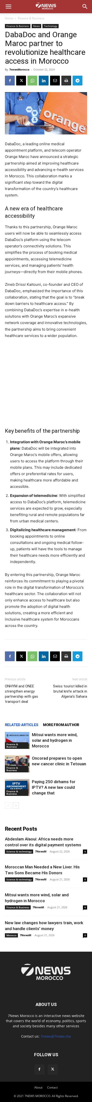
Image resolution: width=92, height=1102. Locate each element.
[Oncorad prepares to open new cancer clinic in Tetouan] (17, 763)
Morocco (11, 935)
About (38, 1087)
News (36, 26)
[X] (21, 80)
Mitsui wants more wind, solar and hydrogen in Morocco (55, 740)
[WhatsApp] (32, 80)
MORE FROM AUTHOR (61, 725)
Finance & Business (31, 18)
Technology (50, 26)
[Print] (66, 80)
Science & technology (19, 851)
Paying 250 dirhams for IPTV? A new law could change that (53, 787)
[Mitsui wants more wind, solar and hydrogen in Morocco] (17, 740)
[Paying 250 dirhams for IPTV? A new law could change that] (17, 787)
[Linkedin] (44, 80)
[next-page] (16, 806)
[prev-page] (8, 806)
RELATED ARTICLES (21, 725)
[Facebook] (10, 80)
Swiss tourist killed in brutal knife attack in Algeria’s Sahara (70, 691)
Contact (52, 1087)
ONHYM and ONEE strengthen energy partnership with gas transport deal (21, 694)
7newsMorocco (19, 69)
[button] (8, 6)
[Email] (55, 80)
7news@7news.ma (55, 1036)
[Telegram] (77, 80)
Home (9, 18)
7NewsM (40, 851)
